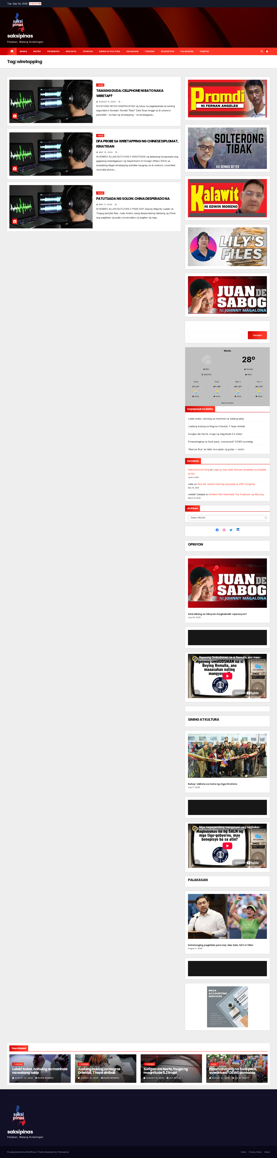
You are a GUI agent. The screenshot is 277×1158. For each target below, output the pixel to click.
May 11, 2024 (106, 204)
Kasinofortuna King (198, 469)
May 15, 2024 (106, 152)
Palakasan (186, 51)
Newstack (49, 1152)
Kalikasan (132, 51)
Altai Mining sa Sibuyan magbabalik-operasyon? (217, 614)
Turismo (150, 51)
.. (121, 102)
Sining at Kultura (109, 51)
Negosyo (71, 51)
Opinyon (88, 51)
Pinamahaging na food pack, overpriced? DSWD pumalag (220, 441)
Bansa (23, 51)
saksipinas (20, 35)
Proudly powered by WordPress (21, 1152)
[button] (262, 51)
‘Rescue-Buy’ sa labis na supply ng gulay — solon (216, 449)
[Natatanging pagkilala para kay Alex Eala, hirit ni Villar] (227, 917)
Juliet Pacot (242, 1078)
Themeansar (63, 1152)
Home (243, 1152)
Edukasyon (167, 51)
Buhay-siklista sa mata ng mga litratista (212, 784)
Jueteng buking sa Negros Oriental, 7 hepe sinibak (216, 426)
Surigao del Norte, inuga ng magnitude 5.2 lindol (215, 434)
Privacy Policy (255, 1152)
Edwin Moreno (46, 1078)
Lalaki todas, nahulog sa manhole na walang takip (216, 418)
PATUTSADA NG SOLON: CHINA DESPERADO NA (133, 198)
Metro (37, 51)
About (267, 1152)
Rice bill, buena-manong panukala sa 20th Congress (226, 484)
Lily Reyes (174, 1078)
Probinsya (53, 51)
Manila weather (227, 403)
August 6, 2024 (107, 102)
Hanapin (257, 335)
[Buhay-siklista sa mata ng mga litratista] (227, 757)
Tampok (204, 51)
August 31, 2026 (24, 1078)
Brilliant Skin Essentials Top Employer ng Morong (236, 494)
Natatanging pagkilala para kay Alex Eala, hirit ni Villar (220, 945)
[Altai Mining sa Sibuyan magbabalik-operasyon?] (227, 584)
